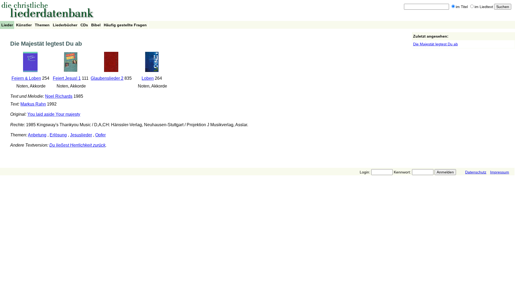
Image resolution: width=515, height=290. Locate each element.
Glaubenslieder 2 (107, 78)
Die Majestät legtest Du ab (435, 44)
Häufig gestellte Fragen (125, 25)
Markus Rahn (33, 104)
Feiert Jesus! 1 (67, 78)
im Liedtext (483, 7)
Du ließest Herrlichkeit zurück (77, 145)
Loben (148, 78)
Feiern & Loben (26, 78)
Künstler (24, 25)
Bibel (96, 25)
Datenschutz (475, 172)
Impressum (499, 172)
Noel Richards (58, 96)
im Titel (462, 7)
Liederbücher (65, 25)
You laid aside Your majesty (53, 114)
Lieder (7, 25)
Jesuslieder (81, 135)
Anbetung (37, 135)
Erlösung (58, 135)
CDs (84, 25)
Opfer (100, 135)
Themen (42, 25)
